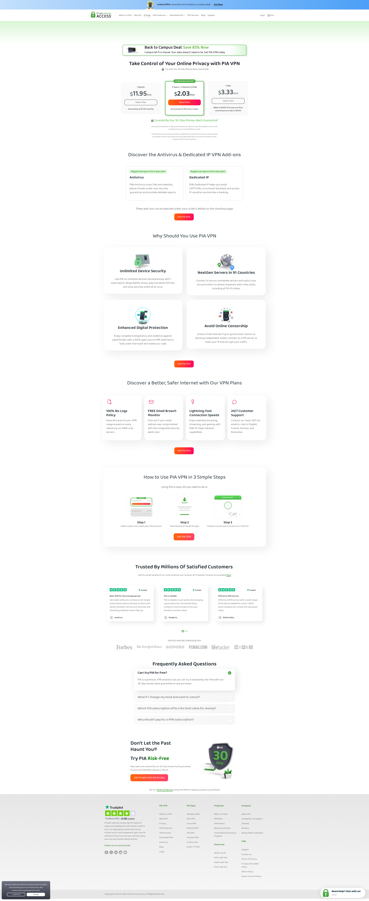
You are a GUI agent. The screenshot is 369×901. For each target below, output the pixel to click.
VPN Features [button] (159, 15)
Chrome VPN (192, 838)
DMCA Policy (247, 872)
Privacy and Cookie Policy (250, 865)
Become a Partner (222, 828)
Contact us (246, 854)
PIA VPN (163, 806)
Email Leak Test (221, 862)
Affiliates (218, 819)
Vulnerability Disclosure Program (225, 834)
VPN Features (165, 828)
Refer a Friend (220, 814)
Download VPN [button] (177, 15)
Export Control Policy (251, 876)
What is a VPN (165, 814)
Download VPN (166, 838)
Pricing (162, 824)
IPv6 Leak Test (220, 867)
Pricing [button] (147, 15)
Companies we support (252, 819)
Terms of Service (165, 790)
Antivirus (163, 842)
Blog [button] (203, 15)
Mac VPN (191, 819)
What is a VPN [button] (125, 15)
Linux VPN (191, 824)
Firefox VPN (192, 842)
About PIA (246, 814)
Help (243, 841)
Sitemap (245, 824)
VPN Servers (165, 833)
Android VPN (192, 828)
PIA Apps (191, 806)
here (228, 575)
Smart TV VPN (193, 847)
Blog (161, 847)
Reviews (245, 828)
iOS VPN (190, 833)
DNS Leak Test (220, 858)
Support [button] (211, 15)
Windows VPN (193, 814)
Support (245, 850)
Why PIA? (163, 819)
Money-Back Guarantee (252, 833)
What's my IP (220, 853)
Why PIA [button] (137, 15)
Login (262, 15)
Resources (219, 844)
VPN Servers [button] (193, 15)
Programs (219, 806)
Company (246, 806)
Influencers (219, 824)
